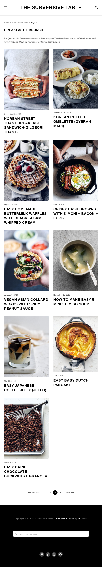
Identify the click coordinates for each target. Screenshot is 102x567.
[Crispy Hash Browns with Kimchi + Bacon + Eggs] (75, 141)
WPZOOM (82, 519)
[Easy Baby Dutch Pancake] (75, 318)
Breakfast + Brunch (20, 22)
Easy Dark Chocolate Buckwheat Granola (25, 471)
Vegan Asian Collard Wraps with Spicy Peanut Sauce (26, 304)
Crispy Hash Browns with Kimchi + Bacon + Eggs (75, 213)
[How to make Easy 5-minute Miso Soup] (75, 232)
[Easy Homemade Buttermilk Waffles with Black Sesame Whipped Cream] (26, 141)
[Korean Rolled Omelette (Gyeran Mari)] (75, 51)
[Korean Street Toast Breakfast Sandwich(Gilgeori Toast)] (26, 51)
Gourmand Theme (65, 519)
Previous (35, 493)
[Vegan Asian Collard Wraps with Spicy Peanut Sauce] (26, 232)
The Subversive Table (51, 7)
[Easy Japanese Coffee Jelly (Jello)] (26, 318)
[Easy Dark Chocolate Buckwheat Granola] (26, 399)
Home (6, 22)
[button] (5, 8)
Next (68, 493)
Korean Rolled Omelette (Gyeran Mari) (72, 121)
